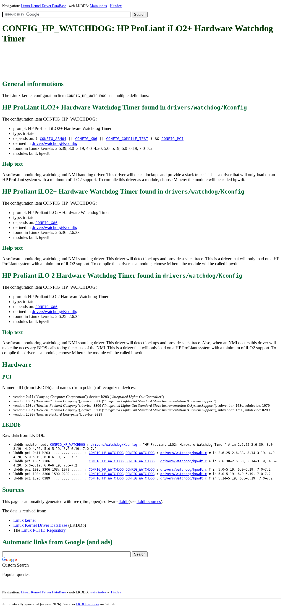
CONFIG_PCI (172, 139)
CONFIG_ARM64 (53, 139)
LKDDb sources (87, 604)
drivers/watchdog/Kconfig (54, 143)
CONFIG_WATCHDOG (139, 453)
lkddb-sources (149, 501)
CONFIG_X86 (86, 139)
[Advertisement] (102, 62)
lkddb (124, 501)
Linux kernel (24, 520)
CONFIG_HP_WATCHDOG (67, 445)
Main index (98, 6)
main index (98, 592)
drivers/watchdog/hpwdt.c (183, 453)
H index (116, 6)
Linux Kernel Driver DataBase (43, 6)
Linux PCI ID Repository (43, 530)
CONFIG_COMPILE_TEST (127, 139)
